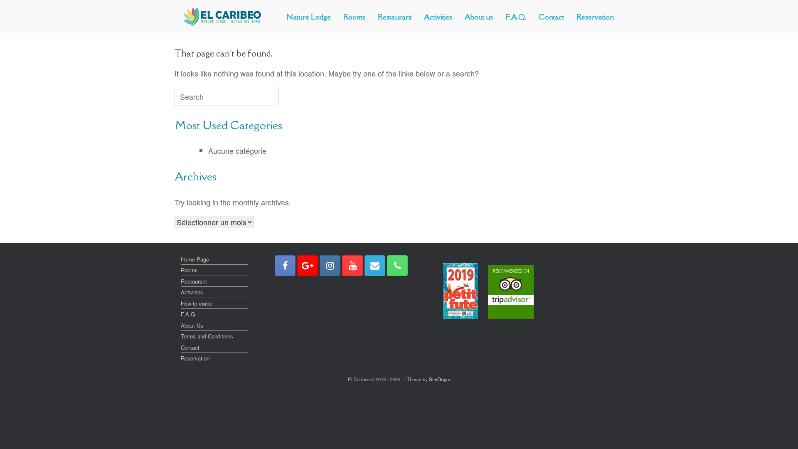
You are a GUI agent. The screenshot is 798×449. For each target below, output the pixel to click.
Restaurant (394, 17)
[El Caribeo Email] (375, 265)
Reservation (595, 17)
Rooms (354, 17)
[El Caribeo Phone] (397, 265)
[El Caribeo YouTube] (352, 265)
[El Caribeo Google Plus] (307, 265)
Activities (438, 17)
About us (479, 17)
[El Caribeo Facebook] (285, 265)
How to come (196, 303)
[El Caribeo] (222, 16)
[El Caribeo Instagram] (330, 265)
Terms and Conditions (207, 336)
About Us (192, 325)
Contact (551, 17)
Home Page (195, 259)
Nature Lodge (308, 17)
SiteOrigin (439, 379)
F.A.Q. (515, 17)
